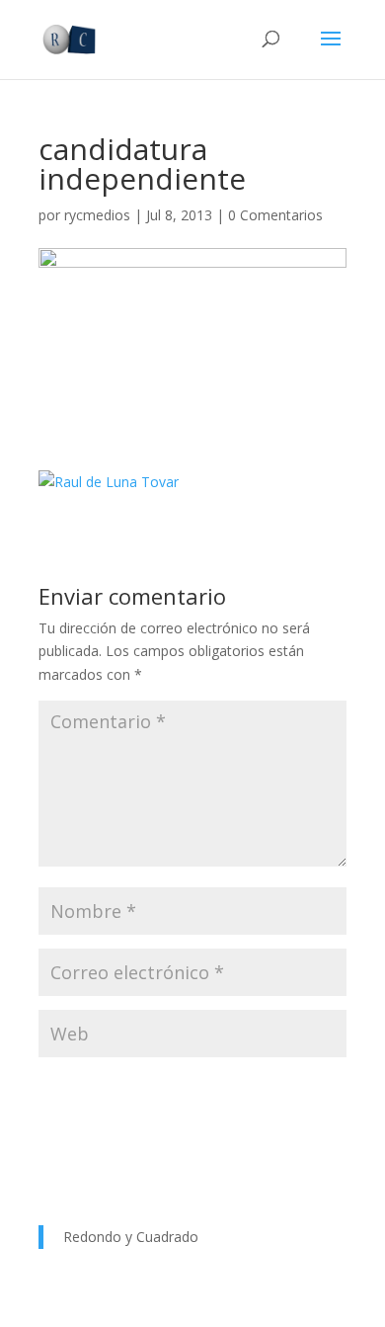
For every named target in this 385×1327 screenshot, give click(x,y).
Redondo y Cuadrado (130, 1236)
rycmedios (97, 215)
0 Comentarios (275, 215)
